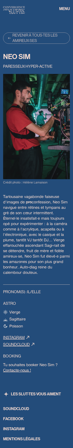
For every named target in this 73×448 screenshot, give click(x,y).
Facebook (13, 419)
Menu (64, 9)
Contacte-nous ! (17, 370)
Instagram (14, 338)
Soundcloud (16, 345)
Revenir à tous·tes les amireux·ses (35, 38)
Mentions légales (21, 439)
